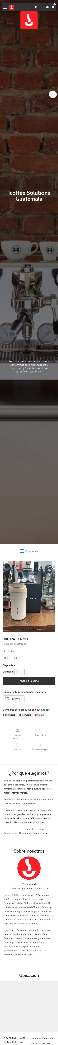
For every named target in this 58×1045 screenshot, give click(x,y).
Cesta (17, 749)
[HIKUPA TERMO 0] (29, 596)
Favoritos (40, 735)
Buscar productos (18, 737)
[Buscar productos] (53, 94)
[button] (14, 698)
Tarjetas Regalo (40, 749)
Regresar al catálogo (14, 643)
